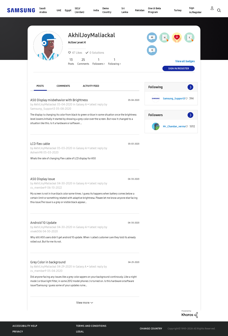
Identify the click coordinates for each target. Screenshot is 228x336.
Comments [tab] (63, 85)
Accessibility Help (24, 325)
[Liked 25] (177, 37)
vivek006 (36, 231)
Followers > (98, 61)
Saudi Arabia (43, 10)
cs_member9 (38, 187)
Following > (114, 61)
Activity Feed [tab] (91, 85)
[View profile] (155, 98)
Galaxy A (81, 104)
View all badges (185, 61)
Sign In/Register (195, 10)
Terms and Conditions (91, 325)
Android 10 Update (43, 223)
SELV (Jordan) (79, 10)
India (96, 10)
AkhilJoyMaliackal (45, 104)
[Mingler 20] (152, 37)
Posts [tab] (40, 85)
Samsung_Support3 (43, 108)
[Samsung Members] (21, 10)
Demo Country (106, 10)
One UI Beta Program (154, 10)
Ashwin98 (36, 152)
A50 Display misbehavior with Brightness (59, 100)
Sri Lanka (124, 10)
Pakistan (139, 10)
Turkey (178, 10)
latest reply (96, 104)
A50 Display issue (42, 179)
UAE (59, 10)
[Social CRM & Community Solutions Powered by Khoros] (190, 314)
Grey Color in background (48, 262)
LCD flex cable (40, 144)
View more (82, 302)
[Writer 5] (189, 37)
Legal (80, 331)
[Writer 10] (164, 37)
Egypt (68, 10)
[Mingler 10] (152, 50)
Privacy (17, 331)
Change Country (151, 328)
